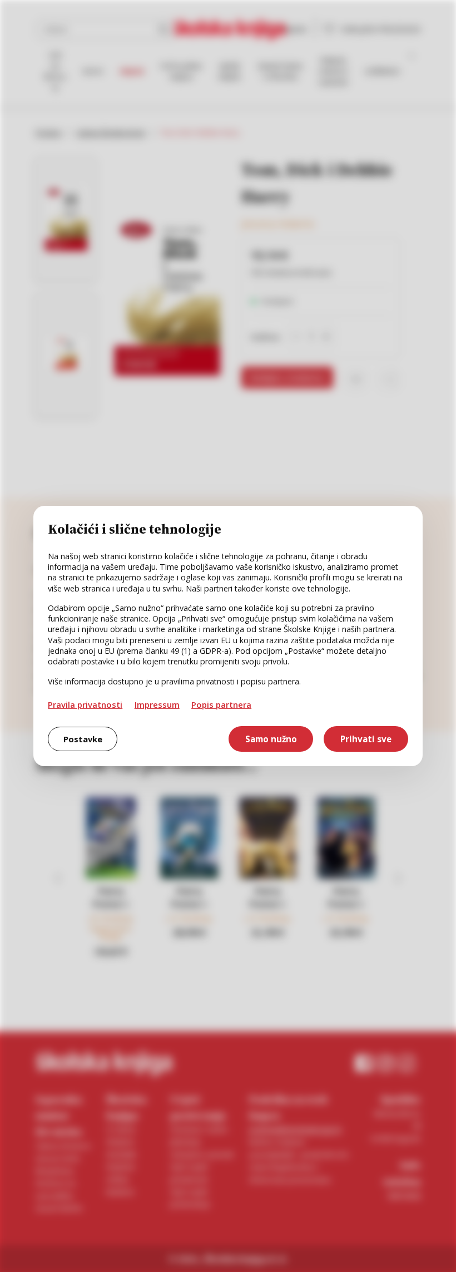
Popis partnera (221, 704)
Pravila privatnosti (85, 704)
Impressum (157, 704)
